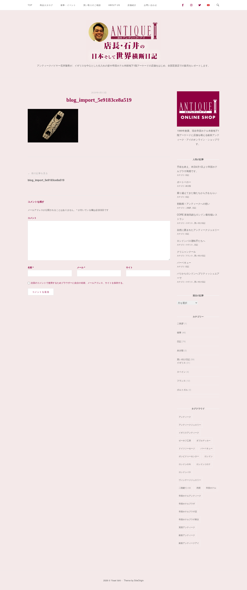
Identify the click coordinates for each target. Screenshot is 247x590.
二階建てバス (185, 487)
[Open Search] (217, 5)
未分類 (188, 185)
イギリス (189, 223)
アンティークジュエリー (190, 424)
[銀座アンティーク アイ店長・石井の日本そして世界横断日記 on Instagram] (191, 5)
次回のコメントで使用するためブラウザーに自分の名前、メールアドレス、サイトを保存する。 (78, 283)
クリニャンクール (186, 251)
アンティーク (185, 416)
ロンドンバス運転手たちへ (191, 240)
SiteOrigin (139, 580)
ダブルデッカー (203, 440)
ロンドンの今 (185, 464)
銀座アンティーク (187, 535)
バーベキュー (184, 262)
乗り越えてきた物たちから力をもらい (197, 193)
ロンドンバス (185, 471)
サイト (129, 267)
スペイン (181, 371)
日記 (187, 175)
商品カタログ (46, 5)
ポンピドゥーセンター (189, 456)
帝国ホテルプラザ (187, 503)
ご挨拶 (188, 207)
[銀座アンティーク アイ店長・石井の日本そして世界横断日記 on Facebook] (183, 5)
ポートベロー (184, 182)
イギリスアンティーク (189, 432)
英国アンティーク (187, 527)
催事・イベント (68, 5)
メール (81, 267)
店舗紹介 (132, 5)
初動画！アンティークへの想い (193, 203)
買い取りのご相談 (92, 5)
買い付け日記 (199, 223)
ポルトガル (182, 389)
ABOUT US (114, 5)
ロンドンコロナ (203, 464)
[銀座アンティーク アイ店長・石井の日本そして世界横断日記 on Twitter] (199, 5)
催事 (179, 332)
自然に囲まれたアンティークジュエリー (198, 229)
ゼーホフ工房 (185, 440)
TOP (30, 5)
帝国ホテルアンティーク (190, 495)
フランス (189, 255)
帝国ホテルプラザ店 (188, 511)
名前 (31, 267)
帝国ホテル (211, 487)
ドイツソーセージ (187, 448)
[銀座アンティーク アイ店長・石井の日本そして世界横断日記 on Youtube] (208, 5)
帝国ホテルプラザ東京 (189, 519)
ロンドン (208, 456)
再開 (198, 487)
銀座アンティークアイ (189, 542)
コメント (32, 218)
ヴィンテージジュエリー (190, 479)
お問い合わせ (150, 5)
